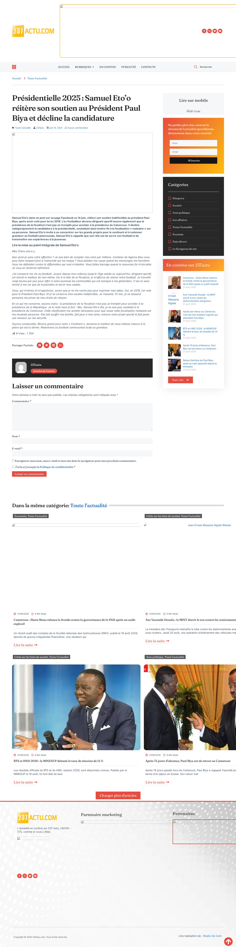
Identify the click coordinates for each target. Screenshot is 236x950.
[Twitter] (215, 31)
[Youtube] (220, 31)
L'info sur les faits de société (163, 516)
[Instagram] (209, 31)
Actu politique (154, 657)
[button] (40, 345)
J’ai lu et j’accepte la (45, 466)
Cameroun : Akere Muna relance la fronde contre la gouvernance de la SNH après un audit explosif (200, 280)
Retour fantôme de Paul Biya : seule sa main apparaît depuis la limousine (200, 363)
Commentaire (21, 401)
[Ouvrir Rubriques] (93, 67)
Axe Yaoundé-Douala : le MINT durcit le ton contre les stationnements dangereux (199, 297)
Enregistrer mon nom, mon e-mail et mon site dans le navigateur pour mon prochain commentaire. (75, 460)
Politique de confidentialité (57, 466)
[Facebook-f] (204, 31)
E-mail (17, 448)
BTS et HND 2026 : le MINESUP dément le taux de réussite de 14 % (200, 331)
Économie (20, 516)
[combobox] (207, 67)
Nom (16, 436)
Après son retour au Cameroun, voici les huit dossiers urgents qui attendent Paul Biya (200, 314)
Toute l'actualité (37, 78)
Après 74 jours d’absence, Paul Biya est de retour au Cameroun (187, 761)
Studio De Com (212, 935)
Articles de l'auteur (44, 371)
